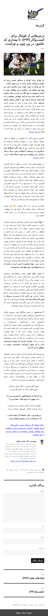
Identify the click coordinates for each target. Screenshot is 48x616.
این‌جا (32, 132)
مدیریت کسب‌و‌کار (17, 425)
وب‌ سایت (41, 548)
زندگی (41, 425)
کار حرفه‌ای (29, 425)
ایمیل (42, 537)
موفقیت (36, 435)
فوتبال (36, 425)
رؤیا (42, 431)
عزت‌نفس (16, 431)
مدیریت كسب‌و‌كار (32, 472)
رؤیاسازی (23, 431)
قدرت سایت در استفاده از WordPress (25, 605)
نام (42, 526)
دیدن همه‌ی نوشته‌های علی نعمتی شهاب (23, 461)
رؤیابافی (37, 431)
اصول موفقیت (38, 428)
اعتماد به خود (28, 428)
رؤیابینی (31, 431)
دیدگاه (41, 491)
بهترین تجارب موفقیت (13, 428)
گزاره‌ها (40, 25)
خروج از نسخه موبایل (24, 613)
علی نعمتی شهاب (35, 470)
